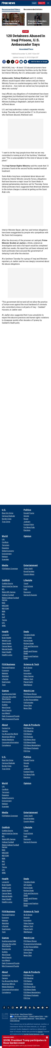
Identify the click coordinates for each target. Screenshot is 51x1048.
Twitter (8, 62)
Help (46, 1016)
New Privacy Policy (26, 1014)
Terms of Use (14, 1014)
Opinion (27, 536)
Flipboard (17, 62)
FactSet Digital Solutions (32, 1034)
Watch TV (42, 3)
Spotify (42, 1007)
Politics (27, 510)
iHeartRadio (47, 1007)
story (25, 31)
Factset (40, 1032)
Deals (26, 631)
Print (21, 62)
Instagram (12, 1007)
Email (25, 62)
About (5, 725)
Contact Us (13, 1018)
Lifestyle (28, 580)
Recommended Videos (11, 9)
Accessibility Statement (26, 1018)
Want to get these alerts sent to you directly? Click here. (21, 1045)
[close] (47, 1037)
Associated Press (26, 49)
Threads (12, 62)
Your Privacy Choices (21, 1016)
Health (5, 631)
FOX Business (8, 664)
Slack (30, 1007)
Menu (48, 3)
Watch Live (29, 690)
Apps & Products (32, 725)
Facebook (4, 62)
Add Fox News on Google (39, 61)
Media (5, 565)
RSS (34, 1007)
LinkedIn (25, 1007)
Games (5, 690)
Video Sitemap (14, 1021)
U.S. (4, 510)
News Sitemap (40, 1018)
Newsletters (38, 1007)
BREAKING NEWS (8, 1037)
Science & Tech (31, 664)
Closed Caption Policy (36, 1016)
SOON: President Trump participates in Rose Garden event (24, 1041)
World (5, 536)
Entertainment (31, 565)
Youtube (17, 1007)
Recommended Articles (33, 9)
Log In (34, 3)
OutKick (6, 580)
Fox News (8, 3)
